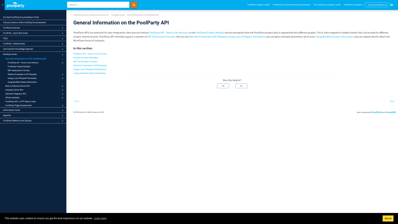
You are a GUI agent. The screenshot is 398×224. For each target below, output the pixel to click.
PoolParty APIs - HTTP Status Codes (20, 101)
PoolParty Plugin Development (18, 105)
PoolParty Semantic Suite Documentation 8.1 (91, 15)
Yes (223, 86)
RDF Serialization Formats (19, 70)
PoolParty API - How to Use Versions (23, 62)
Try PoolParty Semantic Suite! (327, 4)
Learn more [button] (100, 218)
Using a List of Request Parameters (22, 78)
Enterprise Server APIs (14, 90)
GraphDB (391, 112)
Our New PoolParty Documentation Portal (21, 17)
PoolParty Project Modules (19, 66)
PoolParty (377, 112)
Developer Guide (10, 54)
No (241, 86)
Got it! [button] (388, 218)
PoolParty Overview (11, 27)
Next (392, 101)
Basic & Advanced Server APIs (17, 86)
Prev (76, 101)
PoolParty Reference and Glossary (17, 120)
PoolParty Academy (353, 4)
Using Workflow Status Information (22, 82)
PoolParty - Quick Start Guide (15, 33)
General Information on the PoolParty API (25, 58)
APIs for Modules (12, 97)
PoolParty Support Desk (259, 4)
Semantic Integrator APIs (15, 93)
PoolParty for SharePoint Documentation (291, 4)
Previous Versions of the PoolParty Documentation (24, 22)
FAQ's (5, 38)
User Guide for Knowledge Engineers (18, 49)
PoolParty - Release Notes (14, 43)
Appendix (7, 115)
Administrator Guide (11, 110)
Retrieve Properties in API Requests (22, 74)
